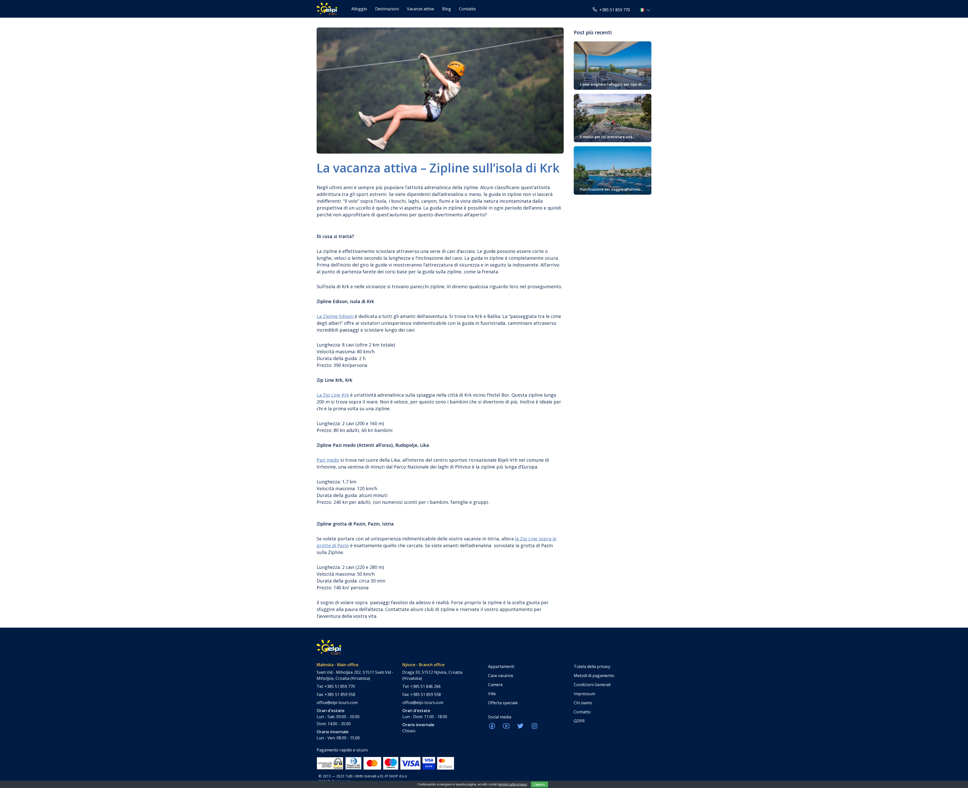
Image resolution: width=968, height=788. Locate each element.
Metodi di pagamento (594, 675)
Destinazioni (387, 9)
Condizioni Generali (592, 684)
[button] (645, 10)
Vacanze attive (420, 9)
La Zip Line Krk (333, 395)
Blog (446, 9)
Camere (495, 684)
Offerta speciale (503, 703)
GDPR (579, 721)
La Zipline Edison (336, 316)
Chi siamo (583, 703)
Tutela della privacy (592, 666)
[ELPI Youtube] (506, 727)
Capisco (539, 784)
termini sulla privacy (512, 784)
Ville (492, 693)
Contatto (467, 9)
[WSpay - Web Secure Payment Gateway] (330, 763)
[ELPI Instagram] (534, 727)
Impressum (584, 693)
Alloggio (359, 9)
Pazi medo (328, 460)
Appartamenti (501, 666)
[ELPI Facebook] (492, 727)
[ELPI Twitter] (520, 727)
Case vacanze (500, 675)
